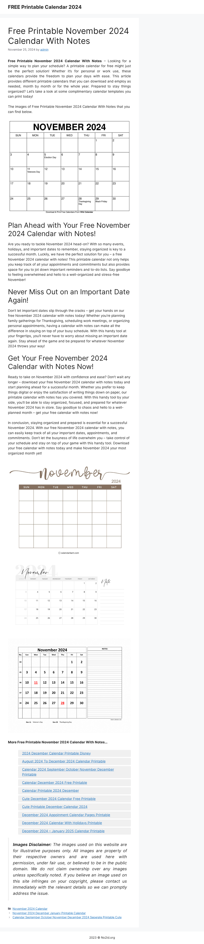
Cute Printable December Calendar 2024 (54, 807)
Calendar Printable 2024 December (50, 791)
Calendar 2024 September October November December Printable (68, 772)
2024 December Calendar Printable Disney (56, 753)
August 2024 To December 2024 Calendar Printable (64, 761)
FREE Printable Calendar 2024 (45, 7)
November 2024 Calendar (30, 908)
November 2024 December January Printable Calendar (49, 913)
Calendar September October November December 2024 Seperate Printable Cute (67, 917)
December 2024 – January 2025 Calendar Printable (63, 831)
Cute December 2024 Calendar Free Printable (59, 799)
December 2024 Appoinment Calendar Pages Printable (66, 815)
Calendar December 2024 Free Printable (54, 783)
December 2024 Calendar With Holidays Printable (62, 823)
